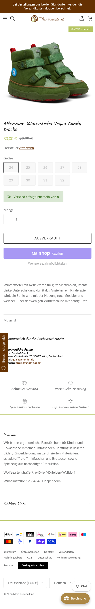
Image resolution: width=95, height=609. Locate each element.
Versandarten (66, 551)
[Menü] (5, 18)
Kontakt (48, 551)
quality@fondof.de (23, 359)
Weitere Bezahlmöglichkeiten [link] (47, 263)
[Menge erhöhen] (25, 219)
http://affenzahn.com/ (28, 362)
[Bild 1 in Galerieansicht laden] (47, 71)
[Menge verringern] (7, 219)
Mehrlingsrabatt (13, 557)
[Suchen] (14, 18)
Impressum (10, 551)
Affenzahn (26, 148)
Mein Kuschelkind (23, 594)
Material (10, 320)
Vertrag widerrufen (33, 565)
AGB (29, 557)
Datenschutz (45, 557)
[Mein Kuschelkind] (47, 18)
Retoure (8, 565)
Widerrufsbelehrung (68, 557)
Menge (9, 210)
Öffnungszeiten (30, 551)
